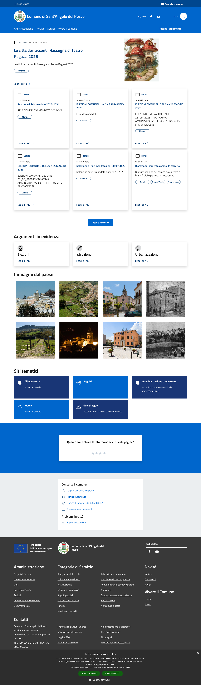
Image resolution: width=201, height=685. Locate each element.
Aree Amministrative (24, 579)
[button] (100, 680)
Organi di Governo (23, 574)
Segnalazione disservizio (70, 632)
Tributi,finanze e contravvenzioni (117, 584)
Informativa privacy (111, 632)
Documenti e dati (22, 606)
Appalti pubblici (65, 595)
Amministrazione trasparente (116, 626)
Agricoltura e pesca (110, 606)
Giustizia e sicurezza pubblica (115, 579)
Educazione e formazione (113, 574)
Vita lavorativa (65, 584)
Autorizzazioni (108, 600)
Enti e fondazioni (22, 590)
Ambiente (106, 590)
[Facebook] (150, 16)
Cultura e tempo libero (69, 579)
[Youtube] (157, 16)
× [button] (198, 653)
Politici (17, 595)
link (128, 667)
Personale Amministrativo (27, 600)
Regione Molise (21, 4)
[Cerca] (183, 16)
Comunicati (150, 579)
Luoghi (148, 599)
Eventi (148, 604)
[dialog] (100, 667)
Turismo (61, 606)
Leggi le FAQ (64, 637)
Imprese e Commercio (68, 590)
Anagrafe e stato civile (69, 574)
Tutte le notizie (99, 222)
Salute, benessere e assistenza (116, 595)
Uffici (16, 584)
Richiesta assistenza (68, 642)
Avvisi (26, 94)
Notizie (23, 42)
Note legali (106, 637)
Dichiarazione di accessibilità (115, 642)
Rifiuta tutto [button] (112, 673)
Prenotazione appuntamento (72, 626)
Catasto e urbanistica (68, 600)
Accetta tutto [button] (89, 673)
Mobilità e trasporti (67, 611)
